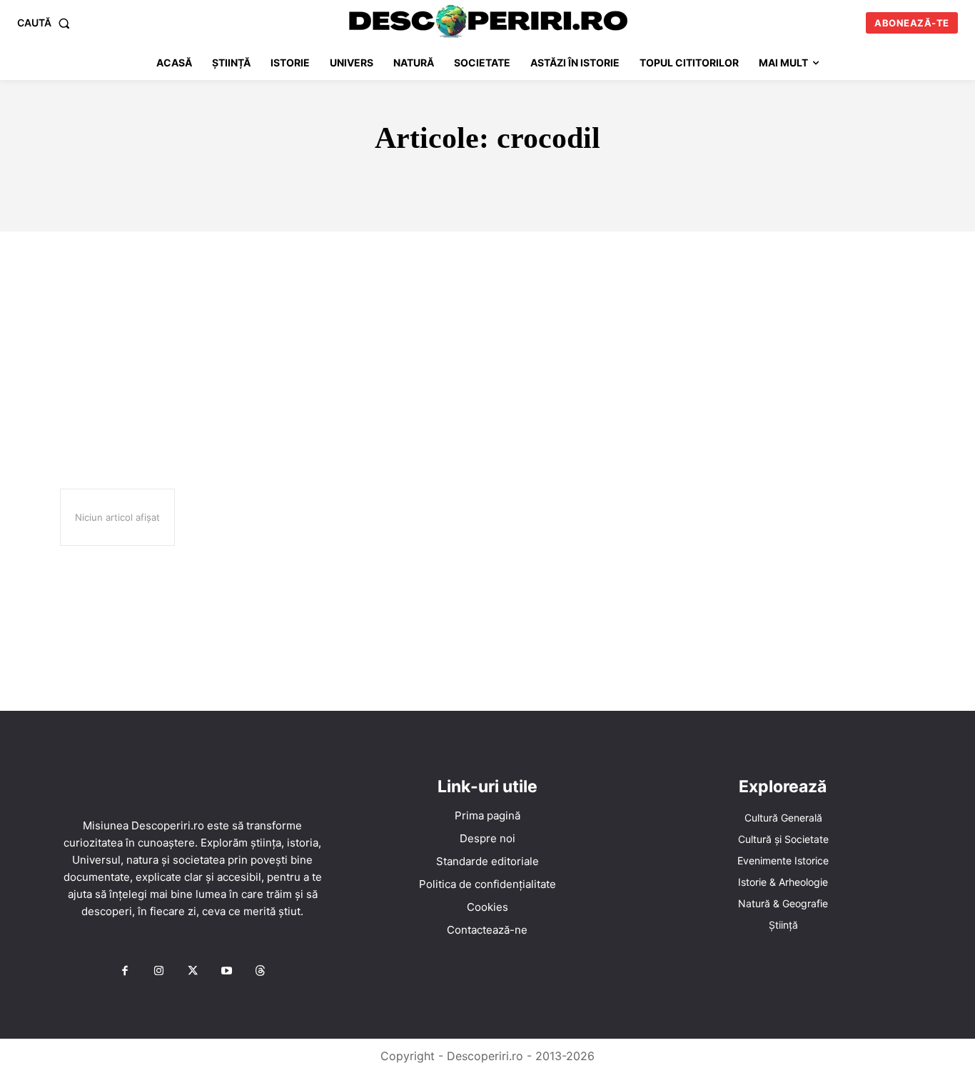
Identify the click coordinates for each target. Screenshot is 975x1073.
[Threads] (260, 971)
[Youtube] (226, 971)
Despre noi (487, 838)
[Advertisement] (487, 339)
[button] (46, 23)
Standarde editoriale (487, 861)
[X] (192, 971)
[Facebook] (124, 971)
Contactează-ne (487, 930)
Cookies (487, 907)
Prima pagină (487, 815)
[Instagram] (158, 971)
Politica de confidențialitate (487, 884)
